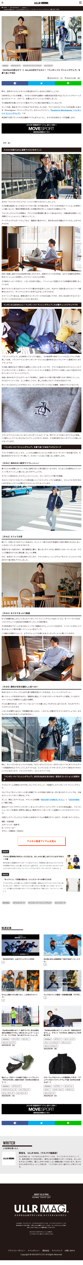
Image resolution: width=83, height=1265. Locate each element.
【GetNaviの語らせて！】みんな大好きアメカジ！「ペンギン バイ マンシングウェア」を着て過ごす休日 (31, 9)
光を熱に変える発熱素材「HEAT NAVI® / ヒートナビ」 (62, 960)
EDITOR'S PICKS (14, 7)
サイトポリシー (34, 1250)
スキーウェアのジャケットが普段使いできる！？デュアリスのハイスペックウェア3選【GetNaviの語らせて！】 (62, 1079)
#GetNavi (5, 65)
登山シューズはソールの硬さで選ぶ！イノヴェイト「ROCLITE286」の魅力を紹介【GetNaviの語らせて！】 (20, 1079)
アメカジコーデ (19, 903)
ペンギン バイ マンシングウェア (40, 903)
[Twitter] (41, 83)
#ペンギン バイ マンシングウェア (32, 65)
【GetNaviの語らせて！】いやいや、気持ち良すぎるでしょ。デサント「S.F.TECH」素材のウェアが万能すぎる (62, 1032)
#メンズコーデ (48, 65)
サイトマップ (57, 1250)
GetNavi (24, 7)
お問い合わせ (70, 1250)
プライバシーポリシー (16, 1250)
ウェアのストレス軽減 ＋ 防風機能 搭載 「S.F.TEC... (62, 994)
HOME (5, 7)
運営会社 (45, 1250)
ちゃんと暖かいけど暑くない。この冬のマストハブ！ (19, 995)
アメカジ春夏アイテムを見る (41, 841)
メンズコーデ (60, 903)
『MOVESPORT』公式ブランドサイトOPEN (18, 959)
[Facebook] (15, 83)
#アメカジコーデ (15, 65)
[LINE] (68, 83)
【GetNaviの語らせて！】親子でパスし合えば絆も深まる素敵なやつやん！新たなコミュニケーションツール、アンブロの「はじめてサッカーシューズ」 (20, 1032)
